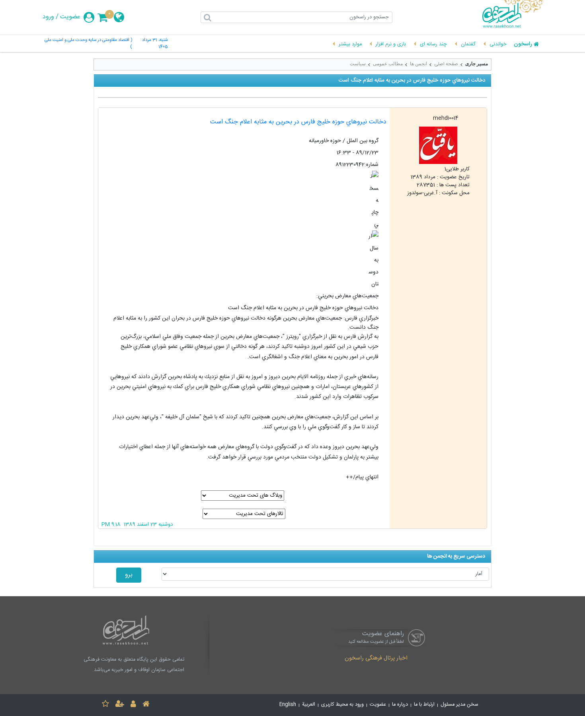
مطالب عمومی (388, 63)
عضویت (70, 17)
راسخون (523, 44)
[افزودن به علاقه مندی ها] (105, 705)
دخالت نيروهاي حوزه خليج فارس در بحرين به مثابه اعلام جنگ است (298, 122)
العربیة (308, 704)
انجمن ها (418, 63)
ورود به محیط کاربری (342, 704)
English (287, 704)
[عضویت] (119, 705)
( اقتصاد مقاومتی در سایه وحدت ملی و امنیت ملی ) (88, 44)
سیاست (358, 63)
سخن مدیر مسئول (459, 704)
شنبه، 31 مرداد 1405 (155, 44)
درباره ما (400, 704)
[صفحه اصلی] (146, 705)
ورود (48, 17)
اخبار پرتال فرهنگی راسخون (376, 658)
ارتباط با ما (424, 704)
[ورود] (133, 705)
